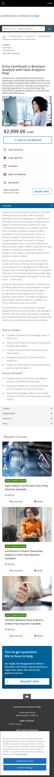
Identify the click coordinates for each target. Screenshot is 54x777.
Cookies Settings (25, 767)
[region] (25, 753)
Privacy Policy (22, 754)
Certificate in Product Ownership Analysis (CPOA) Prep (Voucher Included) (23, 554)
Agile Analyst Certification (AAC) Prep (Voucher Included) (26, 487)
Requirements (9, 413)
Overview (7, 205)
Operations (30, 36)
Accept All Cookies (24, 761)
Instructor (7, 418)
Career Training (15, 724)
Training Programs (16, 36)
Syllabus (6, 408)
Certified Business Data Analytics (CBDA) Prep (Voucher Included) (24, 621)
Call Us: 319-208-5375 (27, 140)
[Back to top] (27, 706)
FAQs (5, 423)
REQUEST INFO (42, 191)
